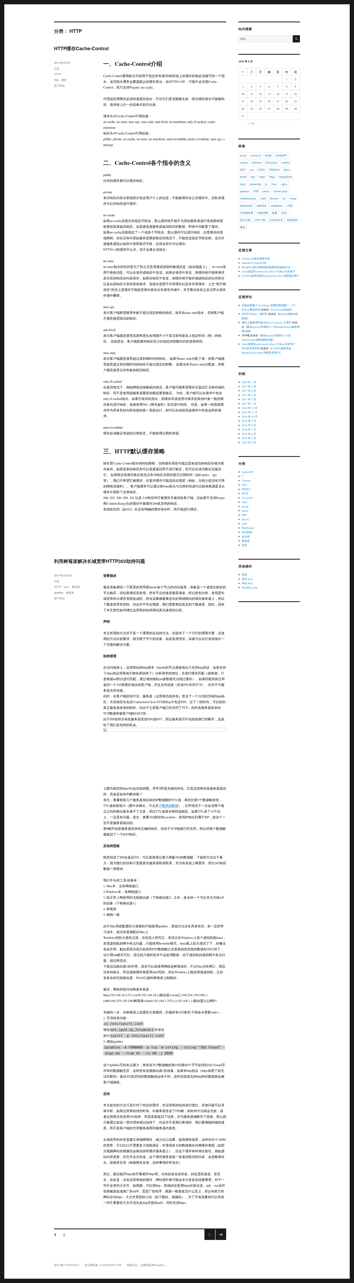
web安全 (262, 205)
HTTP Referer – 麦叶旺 (255, 314)
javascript (255, 184)
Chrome (256, 162)
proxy (266, 191)
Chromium (271, 162)
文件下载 (260, 220)
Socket (274, 198)
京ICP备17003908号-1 (67, 1265)
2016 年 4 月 (249, 442)
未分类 (246, 536)
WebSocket (248, 528)
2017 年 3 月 (249, 395)
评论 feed (247, 583)
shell (263, 198)
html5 (243, 177)
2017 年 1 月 (249, 403)
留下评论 (59, 86)
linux (66, 587)
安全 (284, 213)
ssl (284, 198)
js (266, 184)
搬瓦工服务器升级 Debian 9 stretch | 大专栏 (267, 322)
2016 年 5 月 (249, 438)
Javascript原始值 (281, 309)
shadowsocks (248, 198)
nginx (284, 184)
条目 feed (247, 579)
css (252, 170)
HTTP (57, 74)
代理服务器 (246, 213)
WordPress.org (250, 587)
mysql (245, 506)
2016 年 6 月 (249, 434)
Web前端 (247, 532)
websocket (246, 205)
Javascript (247, 498)
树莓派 (76, 587)
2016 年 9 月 (249, 421)
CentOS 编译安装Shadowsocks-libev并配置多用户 (270, 276)
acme (243, 155)
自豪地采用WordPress (153, 1265)
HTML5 (246, 489)
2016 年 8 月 (249, 425)
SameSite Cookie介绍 (254, 263)
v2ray (293, 198)
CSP (242, 170)
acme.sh (256, 155)
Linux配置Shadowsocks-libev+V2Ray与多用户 (268, 271)
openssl (244, 191)
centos (244, 162)
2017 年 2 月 (249, 399)
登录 (244, 574)
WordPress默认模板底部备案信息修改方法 (266, 267)
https (272, 177)
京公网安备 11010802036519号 (103, 1265)
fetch (286, 170)
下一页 (220, 1239)
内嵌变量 (262, 213)
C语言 (261, 170)
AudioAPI (281, 155)
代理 (289, 205)
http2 (262, 177)
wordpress (277, 205)
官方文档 (245, 220)
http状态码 (285, 177)
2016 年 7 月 (249, 429)
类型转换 (292, 220)
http (56, 80)
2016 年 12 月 (250, 408)
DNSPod (274, 170)
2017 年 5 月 (249, 386)
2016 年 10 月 (250, 416)
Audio (268, 155)
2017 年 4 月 (249, 391)
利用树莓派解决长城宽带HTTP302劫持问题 (99, 561)
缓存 (64, 80)
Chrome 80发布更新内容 (256, 258)
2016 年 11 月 (250, 412)
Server (245, 519)
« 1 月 (250, 123)
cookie (285, 162)
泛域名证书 (276, 220)
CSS (244, 485)
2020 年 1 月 (249, 382)
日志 (56, 68)
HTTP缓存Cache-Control (81, 48)
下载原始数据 (168, 805)
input (243, 184)
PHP (256, 191)
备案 (274, 213)
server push (280, 191)
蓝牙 (244, 545)
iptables (58, 592)
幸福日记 (132, 1265)
